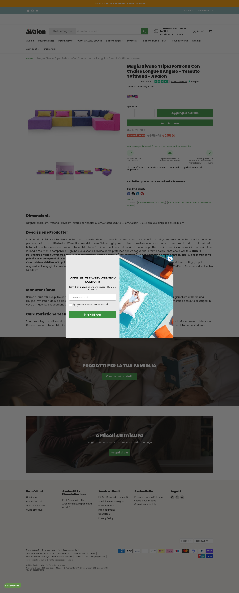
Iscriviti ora (92, 315)
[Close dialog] (169, 258)
